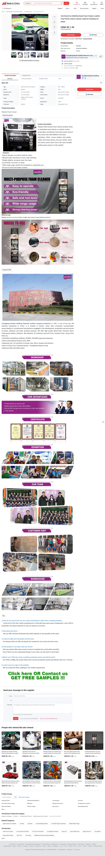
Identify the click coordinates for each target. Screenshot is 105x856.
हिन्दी (74, 846)
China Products (20, 844)
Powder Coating (31, 806)
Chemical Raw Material (33, 800)
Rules (102, 8)
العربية (61, 846)
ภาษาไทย (79, 846)
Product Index (81, 844)
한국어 (65, 846)
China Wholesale (46, 844)
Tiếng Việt (90, 846)
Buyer (67, 8)
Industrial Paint (5, 800)
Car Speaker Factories (52, 831)
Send (15, 718)
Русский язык (38, 846)
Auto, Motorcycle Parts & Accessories (14, 11)
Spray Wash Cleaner (8, 835)
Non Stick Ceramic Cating (8, 803)
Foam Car (64, 831)
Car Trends (28, 835)
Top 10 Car (19, 835)
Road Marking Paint (83, 806)
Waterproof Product (57, 803)
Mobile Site (88, 844)
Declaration (69, 849)
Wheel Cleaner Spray (74, 823)
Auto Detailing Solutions (42, 823)
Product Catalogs (24, 797)
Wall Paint (29, 803)
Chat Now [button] (94, 35)
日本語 (70, 846)
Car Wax (22, 823)
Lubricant (29, 823)
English (14, 846)
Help (75, 8)
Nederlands (55, 846)
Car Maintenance (28, 11)
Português (25, 846)
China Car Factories (8, 831)
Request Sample (87, 38)
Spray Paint (55, 806)
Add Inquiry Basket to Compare (30, 60)
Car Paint (80, 800)
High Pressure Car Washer (9, 823)
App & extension (84, 8)
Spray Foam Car (87, 831)
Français (31, 846)
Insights (94, 844)
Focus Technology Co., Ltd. (42, 849)
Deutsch (49, 846)
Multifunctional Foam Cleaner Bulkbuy (44, 835)
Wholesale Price (54, 844)
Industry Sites (63, 844)
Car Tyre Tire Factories (38, 831)
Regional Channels (72, 844)
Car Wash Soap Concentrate (58, 823)
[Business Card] (101, 82)
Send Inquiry (71, 35)
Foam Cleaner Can (74, 831)
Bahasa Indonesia (98, 846)
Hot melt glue (55, 800)
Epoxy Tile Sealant (6, 806)
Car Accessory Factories (22, 831)
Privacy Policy (77, 849)
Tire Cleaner (97, 831)
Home (3, 11)
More (3, 838)
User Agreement (61, 849)
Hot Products (12, 844)
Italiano (44, 846)
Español (19, 846)
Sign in (101, 4)
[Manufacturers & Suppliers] (11, 3)
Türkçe (84, 846)
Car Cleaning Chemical (39, 11)
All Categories (7, 8)
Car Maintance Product (84, 803)
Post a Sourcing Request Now (48, 718)
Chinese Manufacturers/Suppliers (33, 844)
